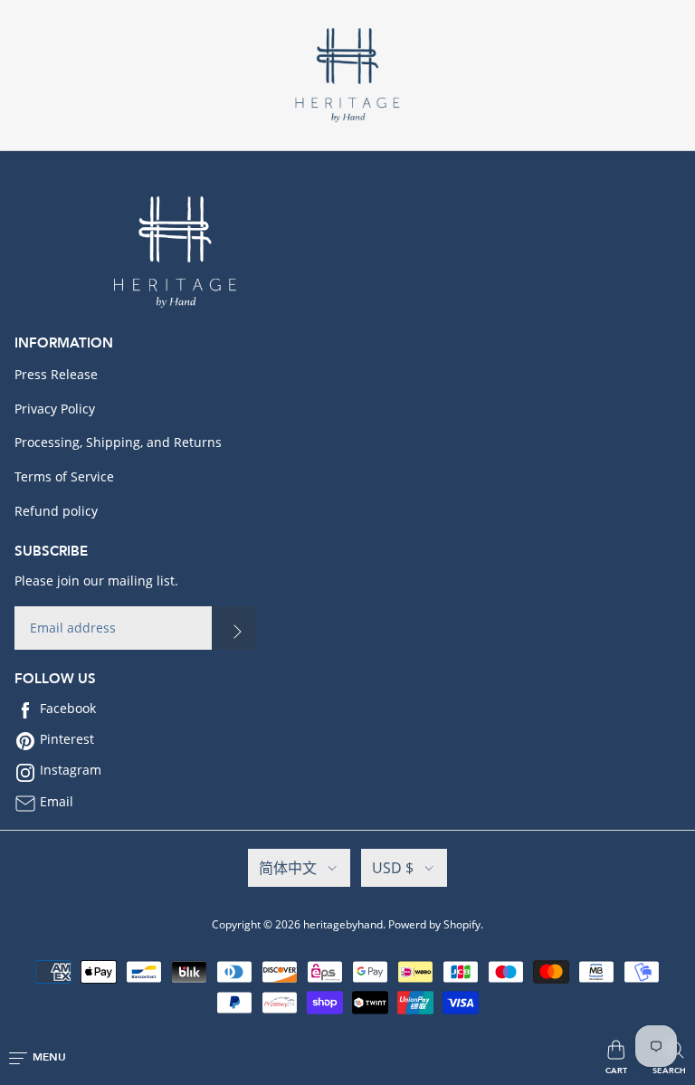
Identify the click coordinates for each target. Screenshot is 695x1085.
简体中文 (288, 868)
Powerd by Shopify (434, 924)
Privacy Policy (54, 408)
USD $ (393, 868)
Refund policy (56, 510)
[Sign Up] (233, 628)
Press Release (56, 374)
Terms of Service (64, 476)
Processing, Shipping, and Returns (118, 442)
